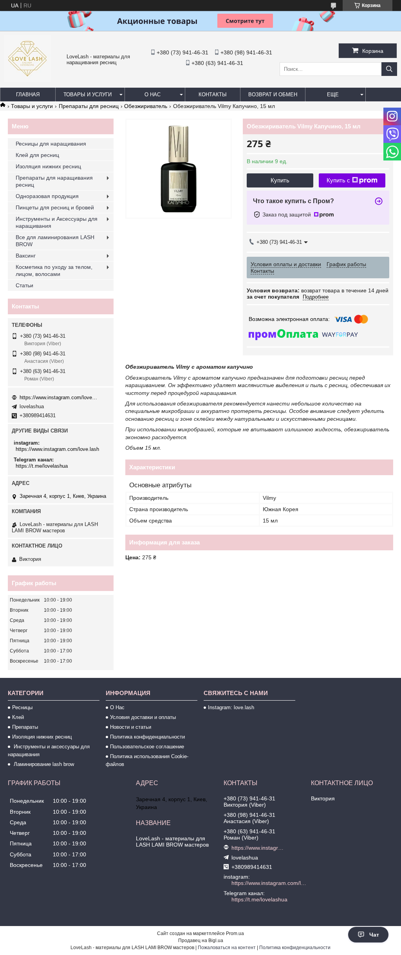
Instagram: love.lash (231, 707)
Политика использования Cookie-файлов (147, 760)
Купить (280, 180)
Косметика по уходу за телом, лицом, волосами (54, 270)
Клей (18, 717)
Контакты (213, 94)
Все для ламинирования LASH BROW (55, 240)
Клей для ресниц (37, 155)
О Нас (117, 707)
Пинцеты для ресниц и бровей (55, 207)
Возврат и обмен (272, 94)
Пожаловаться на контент (227, 947)
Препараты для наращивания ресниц (54, 181)
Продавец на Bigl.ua (200, 940)
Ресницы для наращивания (51, 144)
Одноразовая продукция (47, 196)
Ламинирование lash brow (43, 764)
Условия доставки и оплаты (143, 717)
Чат (374, 935)
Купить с (338, 180)
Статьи (24, 285)
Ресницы (22, 707)
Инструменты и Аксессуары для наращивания (57, 222)
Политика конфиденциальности (147, 737)
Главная (28, 94)
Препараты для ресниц (89, 106)
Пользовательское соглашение (147, 747)
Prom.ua (235, 933)
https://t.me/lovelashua (42, 466)
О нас (153, 94)
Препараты (25, 727)
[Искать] (389, 69)
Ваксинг (26, 255)
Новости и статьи (130, 727)
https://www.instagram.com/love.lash (59, 397)
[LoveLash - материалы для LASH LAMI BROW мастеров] (27, 80)
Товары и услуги (87, 94)
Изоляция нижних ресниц (48, 166)
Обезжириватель (145, 106)
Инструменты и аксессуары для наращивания (49, 750)
